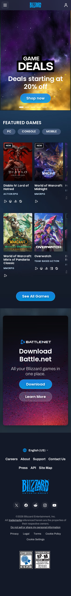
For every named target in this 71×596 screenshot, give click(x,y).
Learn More (35, 396)
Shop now (35, 98)
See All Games (35, 296)
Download (35, 384)
